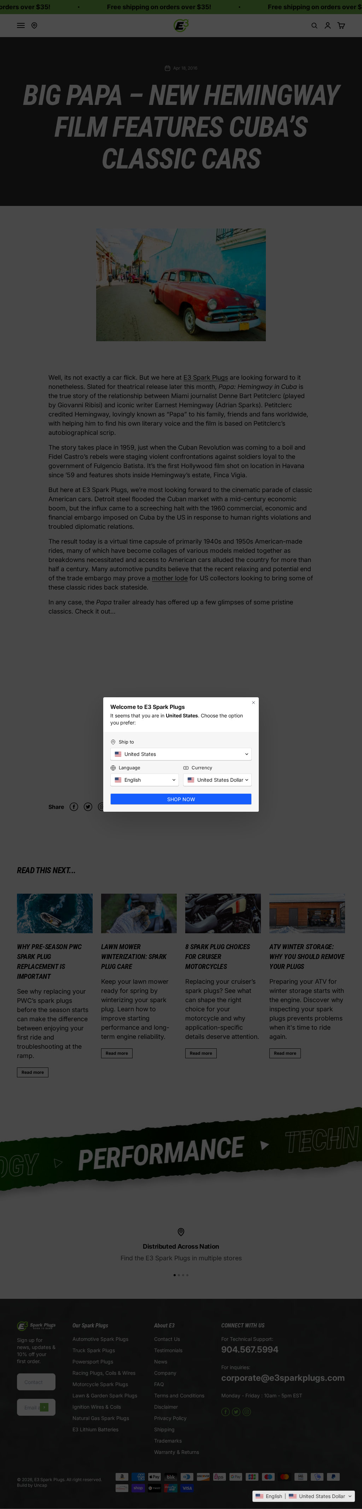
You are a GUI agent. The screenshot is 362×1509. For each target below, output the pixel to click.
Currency (202, 767)
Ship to (126, 742)
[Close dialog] (253, 702)
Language (129, 767)
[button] (303, 1496)
